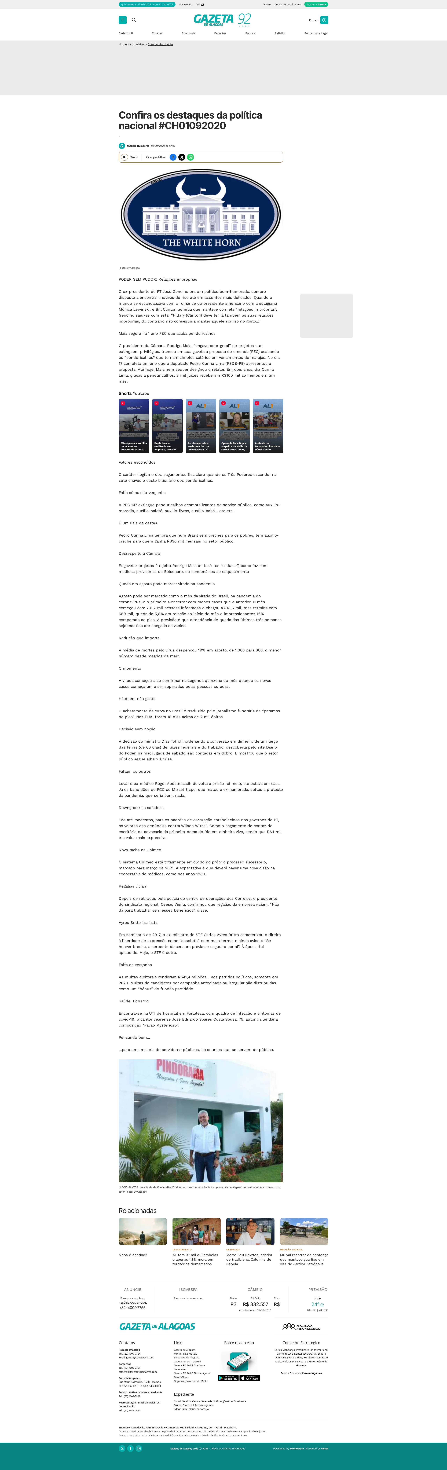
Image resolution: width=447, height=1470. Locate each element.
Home (123, 44)
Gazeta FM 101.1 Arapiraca (189, 1365)
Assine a (316, 4)
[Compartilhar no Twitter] (181, 157)
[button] (324, 20)
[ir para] (239, 1361)
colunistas (137, 44)
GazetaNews (181, 1377)
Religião (280, 33)
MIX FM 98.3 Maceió (185, 1353)
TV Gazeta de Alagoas (186, 1357)
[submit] (134, 20)
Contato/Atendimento (287, 4)
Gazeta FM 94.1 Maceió (187, 1361)
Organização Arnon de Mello (190, 1381)
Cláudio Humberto (160, 44)
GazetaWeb (180, 1369)
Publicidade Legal (316, 33)
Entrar (313, 20)
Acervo (267, 4)
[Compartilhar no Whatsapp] (190, 157)
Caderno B (126, 33)
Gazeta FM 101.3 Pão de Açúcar (192, 1373)
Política (250, 33)
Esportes (220, 33)
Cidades (157, 33)
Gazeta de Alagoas (184, 1349)
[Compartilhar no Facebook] (173, 157)
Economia (188, 33)
